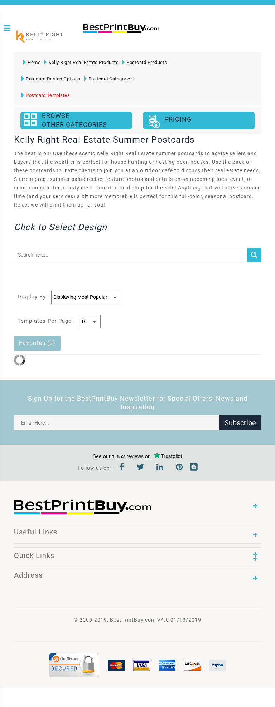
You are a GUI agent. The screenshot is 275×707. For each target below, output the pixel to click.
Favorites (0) (37, 343)
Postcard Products (146, 62)
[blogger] (194, 468)
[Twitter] (140, 468)
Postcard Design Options (53, 78)
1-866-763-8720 (85, 40)
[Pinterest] (179, 468)
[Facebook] (122, 468)
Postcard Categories (110, 78)
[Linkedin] (160, 468)
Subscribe (240, 423)
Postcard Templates (48, 95)
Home (34, 62)
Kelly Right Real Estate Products (83, 62)
